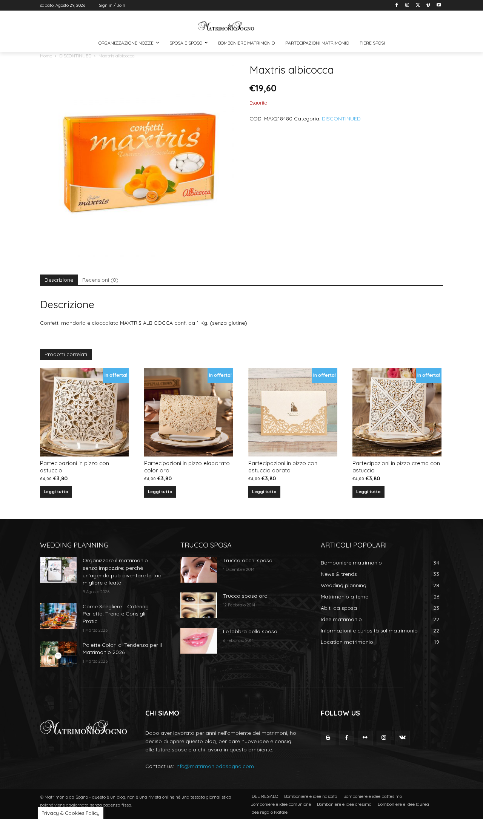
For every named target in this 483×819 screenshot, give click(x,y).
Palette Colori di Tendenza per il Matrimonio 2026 (122, 649)
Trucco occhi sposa (247, 560)
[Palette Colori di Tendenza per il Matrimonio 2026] (58, 654)
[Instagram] (407, 5)
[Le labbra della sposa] (198, 641)
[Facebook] (396, 5)
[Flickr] (365, 738)
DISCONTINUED (75, 56)
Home (46, 56)
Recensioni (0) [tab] (100, 279)
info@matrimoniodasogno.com (214, 766)
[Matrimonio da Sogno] (226, 26)
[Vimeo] (428, 5)
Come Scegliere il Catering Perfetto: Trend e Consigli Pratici (116, 614)
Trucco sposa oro (245, 595)
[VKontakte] (402, 738)
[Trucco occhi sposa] (198, 570)
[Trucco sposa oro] (198, 605)
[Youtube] (438, 5)
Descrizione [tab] (59, 279)
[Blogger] (328, 738)
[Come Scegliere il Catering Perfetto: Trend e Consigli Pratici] (58, 616)
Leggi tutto (56, 491)
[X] (418, 5)
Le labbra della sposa (250, 631)
